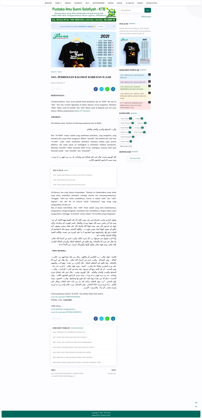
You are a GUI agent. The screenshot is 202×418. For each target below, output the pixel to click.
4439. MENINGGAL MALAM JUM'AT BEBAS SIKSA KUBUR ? (73, 357)
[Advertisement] (83, 395)
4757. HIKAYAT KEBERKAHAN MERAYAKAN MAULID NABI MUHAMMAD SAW (131, 105)
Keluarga (139, 128)
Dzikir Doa (126, 132)
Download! (100, 26)
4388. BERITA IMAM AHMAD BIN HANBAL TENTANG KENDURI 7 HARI (77, 362)
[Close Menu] (114, 27)
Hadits (140, 3)
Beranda (48, 3)
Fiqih (58, 3)
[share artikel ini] (96, 89)
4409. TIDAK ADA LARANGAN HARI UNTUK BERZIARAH (72, 342)
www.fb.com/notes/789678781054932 (65, 297)
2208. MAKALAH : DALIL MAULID (132, 82)
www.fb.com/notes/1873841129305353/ (66, 312)
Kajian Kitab (126, 141)
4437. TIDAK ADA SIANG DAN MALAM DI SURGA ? (70, 337)
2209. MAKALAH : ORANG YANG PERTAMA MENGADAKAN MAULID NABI (133, 96)
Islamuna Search (105, 415)
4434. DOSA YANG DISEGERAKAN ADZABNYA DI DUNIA (72, 352)
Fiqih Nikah (126, 128)
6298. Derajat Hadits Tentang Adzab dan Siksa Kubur (69, 185)
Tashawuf (78, 3)
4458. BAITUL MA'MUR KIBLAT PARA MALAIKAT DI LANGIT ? (74, 347)
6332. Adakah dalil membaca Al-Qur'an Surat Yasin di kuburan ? (73, 175)
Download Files (135, 158)
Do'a (87, 3)
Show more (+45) (126, 146)
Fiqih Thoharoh (127, 123)
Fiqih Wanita (139, 132)
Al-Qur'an (130, 3)
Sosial (119, 3)
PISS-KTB (123, 24)
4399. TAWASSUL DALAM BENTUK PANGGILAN (69, 332)
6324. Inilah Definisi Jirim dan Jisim (64, 180)
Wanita (111, 3)
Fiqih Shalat (126, 118)
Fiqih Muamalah (127, 137)
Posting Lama (112, 373)
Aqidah (68, 3)
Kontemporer (98, 3)
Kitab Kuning (151, 3)
